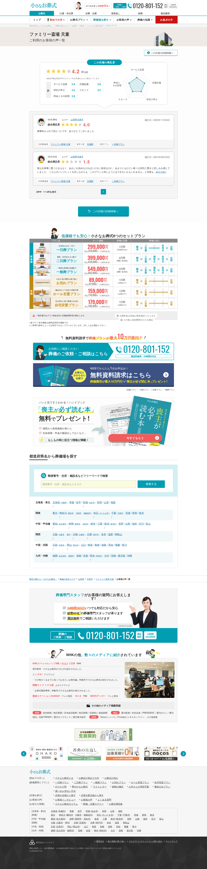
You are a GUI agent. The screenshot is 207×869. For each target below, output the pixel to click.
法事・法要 (91, 13)
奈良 (103, 534)
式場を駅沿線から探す (92, 795)
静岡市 (77, 523)
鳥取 (90, 545)
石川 (141, 523)
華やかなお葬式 (80, 786)
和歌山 (118, 534)
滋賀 (110, 534)
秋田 (99, 502)
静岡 (71, 523)
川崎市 (78, 513)
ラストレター (100, 786)
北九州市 (62, 555)
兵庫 (89, 534)
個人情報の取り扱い (116, 841)
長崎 (78, 555)
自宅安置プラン (162, 782)
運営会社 (100, 841)
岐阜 (93, 523)
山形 (106, 502)
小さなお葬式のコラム (66, 803)
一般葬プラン (100, 782)
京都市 (81, 534)
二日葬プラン (118, 181)
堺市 (68, 534)
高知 (110, 545)
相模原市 (87, 513)
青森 (71, 502)
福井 (134, 523)
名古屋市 (62, 523)
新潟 (106, 523)
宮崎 (113, 555)
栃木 (141, 513)
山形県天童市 (77, 119)
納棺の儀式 (117, 786)
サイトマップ (172, 841)
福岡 (55, 555)
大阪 (55, 534)
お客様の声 (86, 799)
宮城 (85, 502)
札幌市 (64, 502)
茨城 (127, 513)
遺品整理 (165, 13)
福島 (113, 502)
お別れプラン (119, 782)
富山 (148, 523)
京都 (75, 534)
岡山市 (75, 545)
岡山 (69, 545)
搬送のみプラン (162, 786)
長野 (121, 523)
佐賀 (85, 555)
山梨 (127, 523)
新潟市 (113, 523)
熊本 (92, 555)
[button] (23, 753)
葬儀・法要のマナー (93, 803)
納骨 (140, 13)
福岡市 (71, 555)
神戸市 (96, 534)
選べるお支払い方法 (65, 791)
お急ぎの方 (166, 19)
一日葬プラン (118, 144)
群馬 (134, 513)
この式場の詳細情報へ (162, 52)
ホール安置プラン (140, 782)
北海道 (56, 502)
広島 (55, 545)
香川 (124, 545)
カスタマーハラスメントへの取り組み (145, 841)
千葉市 (120, 513)
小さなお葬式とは (64, 777)
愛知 (55, 523)
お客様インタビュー (65, 799)
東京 (55, 513)
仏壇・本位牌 (66, 13)
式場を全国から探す (65, 795)
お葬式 (41, 13)
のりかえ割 (61, 786)
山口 (83, 545)
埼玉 (95, 513)
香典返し (115, 13)
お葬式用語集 (116, 803)
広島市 (61, 545)
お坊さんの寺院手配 (139, 786)
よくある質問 (104, 799)
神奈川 (63, 513)
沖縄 (129, 555)
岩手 (78, 502)
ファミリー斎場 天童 (60, 144)
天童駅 (90, 144)
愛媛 (117, 545)
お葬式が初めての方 (89, 777)
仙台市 (92, 502)
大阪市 (61, 534)
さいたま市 (104, 513)
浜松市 (85, 523)
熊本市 (99, 555)
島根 (97, 545)
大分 (106, 555)
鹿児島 (121, 555)
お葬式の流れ (111, 777)
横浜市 (70, 513)
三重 (99, 523)
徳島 (104, 545)
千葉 (113, 513)
